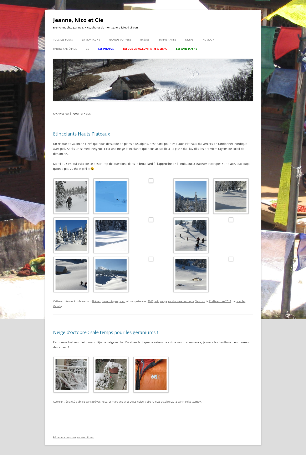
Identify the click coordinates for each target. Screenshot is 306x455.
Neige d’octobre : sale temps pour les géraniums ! (105, 332)
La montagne (91, 39)
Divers (189, 39)
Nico (122, 301)
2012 (150, 301)
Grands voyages (120, 39)
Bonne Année (167, 39)
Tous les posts (63, 39)
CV (87, 49)
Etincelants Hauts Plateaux (81, 134)
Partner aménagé (65, 49)
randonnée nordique (181, 301)
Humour (208, 39)
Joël (157, 301)
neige (163, 301)
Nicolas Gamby (191, 401)
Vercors (200, 301)
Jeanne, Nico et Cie (78, 20)
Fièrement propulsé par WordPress (73, 437)
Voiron (149, 401)
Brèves (144, 39)
